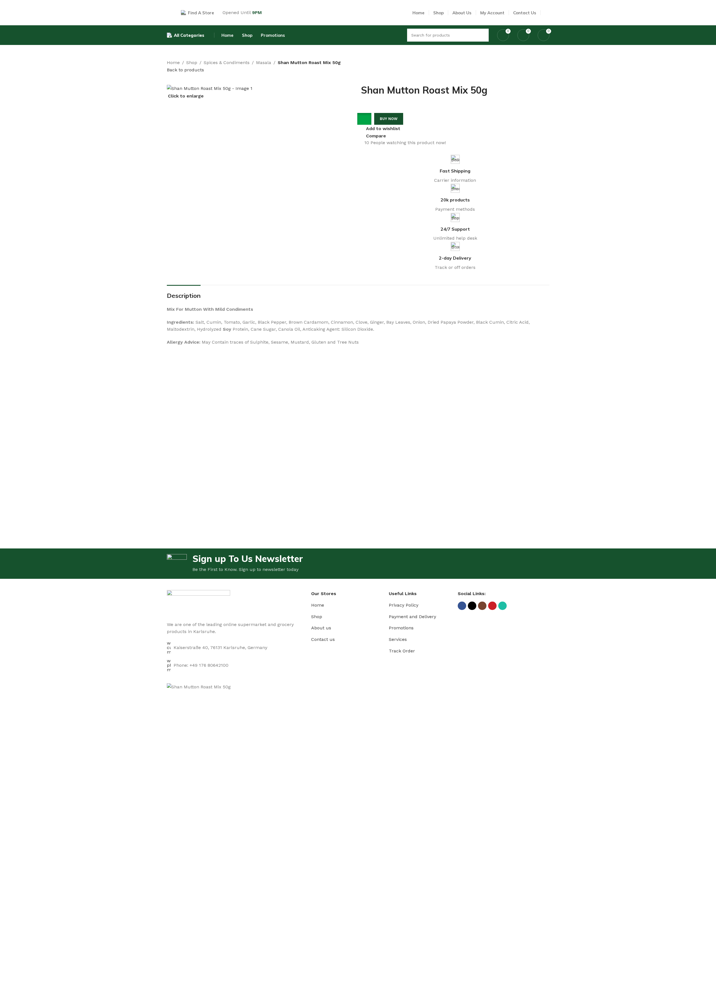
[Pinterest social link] (492, 606)
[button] (366, 119)
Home (173, 62)
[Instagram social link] (482, 606)
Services (398, 639)
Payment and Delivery (412, 616)
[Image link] (198, 602)
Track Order (402, 651)
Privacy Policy (403, 605)
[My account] (547, 12)
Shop (191, 62)
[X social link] (472, 606)
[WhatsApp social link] (502, 606)
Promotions (401, 627)
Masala (263, 62)
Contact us (323, 639)
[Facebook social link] (462, 606)
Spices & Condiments (227, 62)
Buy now (389, 119)
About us (321, 627)
